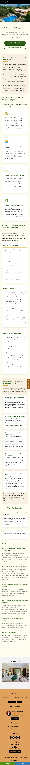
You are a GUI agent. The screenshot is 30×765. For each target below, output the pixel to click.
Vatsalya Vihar (6, 1)
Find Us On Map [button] (12, 702)
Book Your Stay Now (15, 43)
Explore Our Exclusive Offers (15, 47)
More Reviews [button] (15, 718)
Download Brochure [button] (15, 751)
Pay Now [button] (19, 702)
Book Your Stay (28, 384)
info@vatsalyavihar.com (16, 729)
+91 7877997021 (14, 727)
